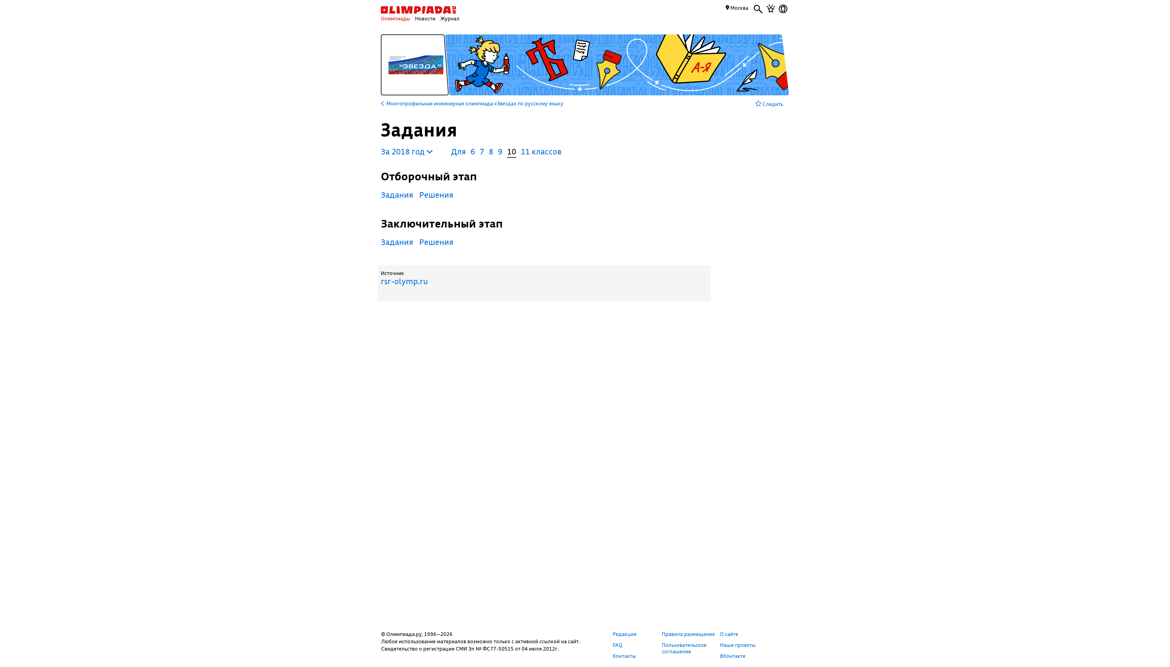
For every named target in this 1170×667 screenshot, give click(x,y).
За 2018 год (404, 151)
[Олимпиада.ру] (418, 10)
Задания (397, 195)
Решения (436, 195)
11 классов (541, 151)
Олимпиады (395, 18)
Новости (425, 18)
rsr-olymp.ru (404, 281)
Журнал (449, 18)
